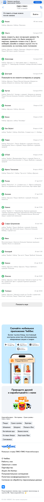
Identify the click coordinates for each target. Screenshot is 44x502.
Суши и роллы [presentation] (16, 423)
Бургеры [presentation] (28, 423)
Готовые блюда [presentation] (9, 435)
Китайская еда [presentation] (9, 431)
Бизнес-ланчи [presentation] (23, 431)
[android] (9, 344)
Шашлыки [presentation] (6, 427)
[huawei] (34, 344)
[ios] (22, 344)
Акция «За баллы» (9, 471)
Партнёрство (7, 468)
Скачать (37, 2)
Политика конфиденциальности (15, 477)
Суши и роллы (28, 417)
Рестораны (18, 417)
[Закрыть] (1, 2)
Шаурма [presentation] (17, 427)
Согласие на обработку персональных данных (22, 480)
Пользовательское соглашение (15, 474)
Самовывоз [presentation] (7, 439)
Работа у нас (7, 462)
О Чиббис (6, 459)
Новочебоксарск (7, 417)
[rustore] (22, 349)
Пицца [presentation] (5, 423)
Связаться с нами (9, 465)
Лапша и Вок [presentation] (29, 427)
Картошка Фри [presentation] (24, 435)
